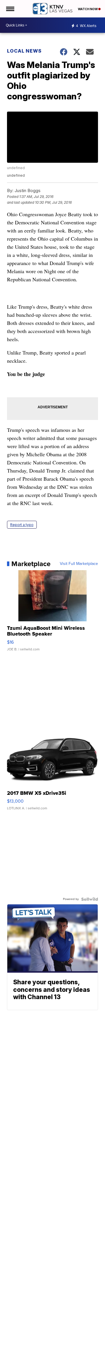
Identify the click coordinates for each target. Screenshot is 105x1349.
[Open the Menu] (9, 8)
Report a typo (22, 525)
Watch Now (88, 9)
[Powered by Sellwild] (89, 899)
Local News (24, 51)
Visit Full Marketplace (79, 564)
